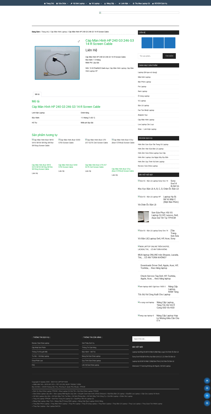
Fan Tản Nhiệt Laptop (146, 110)
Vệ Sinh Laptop (79, 3)
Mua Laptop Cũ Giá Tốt (67, 391)
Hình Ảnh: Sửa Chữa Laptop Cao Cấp (152, 153)
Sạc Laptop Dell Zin (53, 406)
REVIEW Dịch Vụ (161, 3)
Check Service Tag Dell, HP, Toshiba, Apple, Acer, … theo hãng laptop (158, 277)
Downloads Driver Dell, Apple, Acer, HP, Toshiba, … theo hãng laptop (159, 266)
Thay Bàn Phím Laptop (41, 404)
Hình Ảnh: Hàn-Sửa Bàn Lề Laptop (151, 149)
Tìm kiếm (169, 56)
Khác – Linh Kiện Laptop (147, 129)
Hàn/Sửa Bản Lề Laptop (115, 394)
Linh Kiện (124, 3)
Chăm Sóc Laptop (126, 396)
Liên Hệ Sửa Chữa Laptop (90, 365)
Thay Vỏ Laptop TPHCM (41, 398)
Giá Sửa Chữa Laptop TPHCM (87, 391)
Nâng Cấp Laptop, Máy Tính (43, 401)
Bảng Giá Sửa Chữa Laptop (91, 356)
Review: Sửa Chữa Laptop (148, 166)
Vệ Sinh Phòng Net (78, 396)
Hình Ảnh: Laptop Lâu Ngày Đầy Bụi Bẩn (153, 157)
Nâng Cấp (110, 3)
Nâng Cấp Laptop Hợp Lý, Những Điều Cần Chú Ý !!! (167, 318)
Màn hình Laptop (144, 77)
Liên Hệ (91, 50)
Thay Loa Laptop (135, 404)
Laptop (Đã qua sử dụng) (147, 72)
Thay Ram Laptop (104, 404)
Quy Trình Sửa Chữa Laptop (91, 360)
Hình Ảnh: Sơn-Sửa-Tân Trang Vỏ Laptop (153, 144)
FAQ (33, 365)
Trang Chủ (50, 3)
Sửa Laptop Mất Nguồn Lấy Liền (65, 394)
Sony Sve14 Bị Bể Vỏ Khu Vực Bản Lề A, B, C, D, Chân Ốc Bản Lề (153, 357)
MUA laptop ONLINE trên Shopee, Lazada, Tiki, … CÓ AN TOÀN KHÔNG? (158, 256)
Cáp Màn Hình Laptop (59, 32)
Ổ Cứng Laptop (143, 96)
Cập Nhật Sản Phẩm (39, 347)
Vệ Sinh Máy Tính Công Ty (96, 396)
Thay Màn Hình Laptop (59, 404)
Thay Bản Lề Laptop (120, 404)
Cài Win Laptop (112, 396)
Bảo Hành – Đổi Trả (88, 352)
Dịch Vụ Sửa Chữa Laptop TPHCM (45, 391)
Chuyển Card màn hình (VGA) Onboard (92, 394)
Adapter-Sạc (143, 115)
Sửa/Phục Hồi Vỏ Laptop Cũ (84, 398)
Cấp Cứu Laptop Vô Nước (150, 394)
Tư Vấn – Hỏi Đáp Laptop (40, 356)
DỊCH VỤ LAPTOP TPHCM (53, 16)
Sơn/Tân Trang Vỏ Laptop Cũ (62, 398)
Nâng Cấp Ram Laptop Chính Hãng (90, 401)
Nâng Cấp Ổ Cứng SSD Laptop (65, 401)
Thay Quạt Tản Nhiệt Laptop (152, 404)
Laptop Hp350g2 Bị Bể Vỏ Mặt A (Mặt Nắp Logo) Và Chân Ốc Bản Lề (155, 352)
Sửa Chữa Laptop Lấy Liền (42, 394)
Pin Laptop (142, 87)
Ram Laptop (142, 91)
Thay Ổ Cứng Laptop (89, 404)
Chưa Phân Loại (37, 360)
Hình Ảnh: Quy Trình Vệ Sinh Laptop (151, 162)
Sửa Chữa (62, 3)
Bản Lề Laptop (143, 105)
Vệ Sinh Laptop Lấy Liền (41, 396)
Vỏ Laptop (96, 3)
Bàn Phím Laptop (144, 82)
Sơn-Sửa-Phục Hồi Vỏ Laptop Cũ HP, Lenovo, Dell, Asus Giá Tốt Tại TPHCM (165, 215)
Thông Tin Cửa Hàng (89, 347)
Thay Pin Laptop (74, 404)
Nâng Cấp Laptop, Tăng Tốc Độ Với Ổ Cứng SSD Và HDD (166, 305)
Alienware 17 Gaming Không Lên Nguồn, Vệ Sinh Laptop (151, 366)
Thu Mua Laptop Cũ (142, 3)
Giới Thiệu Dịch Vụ (88, 343)
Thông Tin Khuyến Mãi (39, 352)
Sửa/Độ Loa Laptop (133, 394)
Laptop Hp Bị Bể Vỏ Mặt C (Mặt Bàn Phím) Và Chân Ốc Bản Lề (153, 361)
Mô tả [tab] (37, 94)
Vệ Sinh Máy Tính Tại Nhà (61, 396)
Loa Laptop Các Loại (146, 124)
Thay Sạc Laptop (39, 406)
